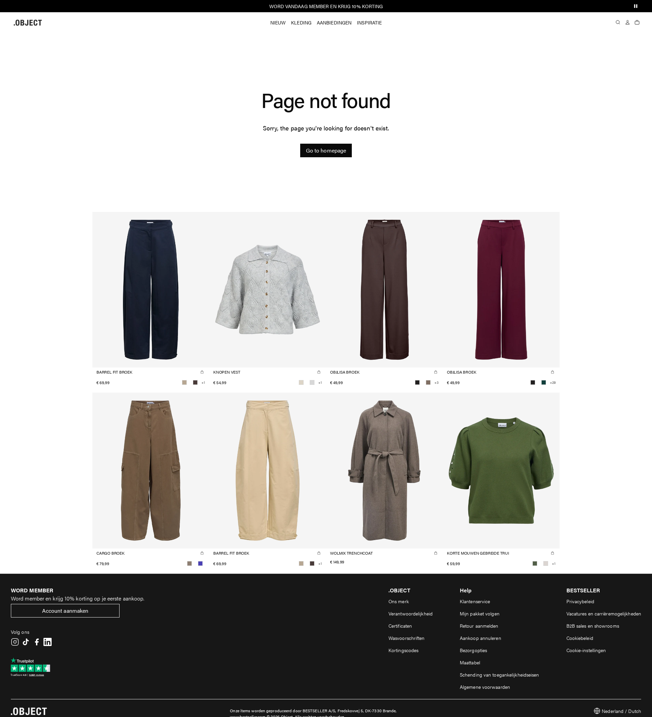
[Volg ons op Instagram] (15, 642)
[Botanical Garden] (543, 382)
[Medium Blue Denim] (200, 563)
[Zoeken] (618, 22)
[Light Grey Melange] (312, 382)
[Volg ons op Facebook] (37, 642)
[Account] (627, 22)
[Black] (417, 382)
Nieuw (278, 22)
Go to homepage (326, 150)
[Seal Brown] (195, 382)
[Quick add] (202, 372)
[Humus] (184, 382)
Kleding (301, 22)
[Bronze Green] (535, 563)
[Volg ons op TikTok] (26, 642)
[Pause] (635, 6)
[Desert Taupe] (189, 563)
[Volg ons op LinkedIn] (47, 642)
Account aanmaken (65, 610)
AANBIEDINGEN (334, 22)
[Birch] (301, 382)
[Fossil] (428, 382)
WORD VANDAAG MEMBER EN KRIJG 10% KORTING (326, 6)
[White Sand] (545, 563)
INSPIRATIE (369, 22)
